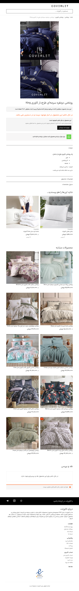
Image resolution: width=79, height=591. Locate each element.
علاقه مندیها (69, 563)
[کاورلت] (60, 6)
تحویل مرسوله (69, 548)
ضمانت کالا (70, 544)
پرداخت (71, 546)
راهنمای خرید (69, 541)
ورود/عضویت (69, 558)
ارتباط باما (70, 532)
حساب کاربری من (68, 555)
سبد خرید (70, 560)
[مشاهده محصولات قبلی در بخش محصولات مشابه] (12, 248)
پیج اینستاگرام (68, 527)
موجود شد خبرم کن (64, 128)
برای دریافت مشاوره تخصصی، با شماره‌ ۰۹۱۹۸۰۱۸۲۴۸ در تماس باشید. (38, 1)
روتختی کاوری (59, 17)
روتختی (67, 17)
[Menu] (72, 6)
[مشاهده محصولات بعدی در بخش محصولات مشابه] (8, 248)
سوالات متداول (68, 529)
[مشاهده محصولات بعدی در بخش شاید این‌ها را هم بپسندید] (8, 192)
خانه (71, 17)
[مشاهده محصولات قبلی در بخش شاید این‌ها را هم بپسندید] (12, 192)
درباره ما (70, 534)
